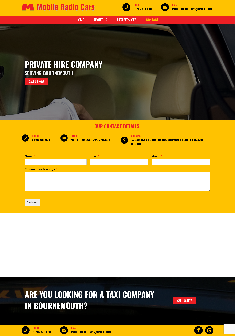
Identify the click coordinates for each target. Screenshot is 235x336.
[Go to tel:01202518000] (141, 7)
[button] (36, 81)
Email (94, 156)
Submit (32, 202)
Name (30, 156)
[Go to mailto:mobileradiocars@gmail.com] (187, 7)
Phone (157, 156)
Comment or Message (41, 169)
